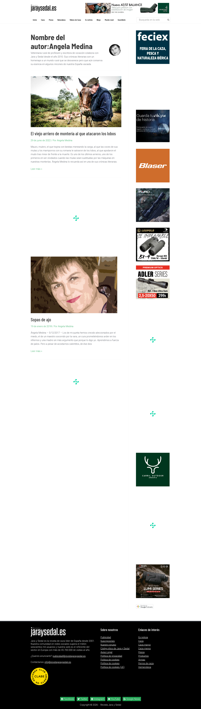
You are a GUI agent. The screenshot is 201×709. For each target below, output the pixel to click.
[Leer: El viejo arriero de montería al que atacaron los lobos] (76, 101)
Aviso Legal (106, 652)
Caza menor (144, 648)
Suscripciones (107, 641)
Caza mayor (144, 644)
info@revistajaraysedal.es (58, 662)
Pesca (141, 652)
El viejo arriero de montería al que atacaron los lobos (73, 133)
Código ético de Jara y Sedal (115, 648)
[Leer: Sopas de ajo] (74, 284)
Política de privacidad (111, 656)
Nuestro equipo (108, 644)
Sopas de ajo (41, 319)
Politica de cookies (109, 659)
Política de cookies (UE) (112, 667)
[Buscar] (168, 19)
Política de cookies (109, 663)
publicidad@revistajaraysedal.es (69, 656)
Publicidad (105, 637)
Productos (143, 656)
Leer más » (36, 169)
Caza (141, 641)
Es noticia (143, 637)
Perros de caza (146, 663)
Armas (141, 659)
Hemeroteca (144, 667)
